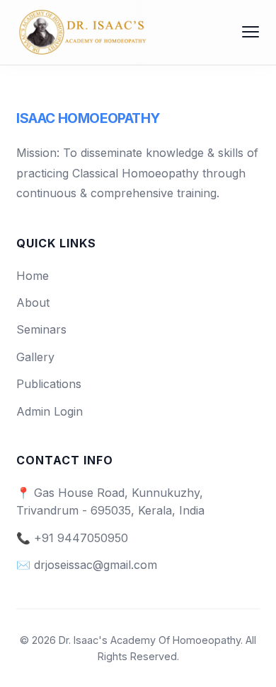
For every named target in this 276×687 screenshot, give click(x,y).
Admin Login (49, 411)
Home (32, 276)
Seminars (41, 329)
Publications (48, 384)
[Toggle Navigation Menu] (250, 31)
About (33, 302)
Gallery (35, 357)
